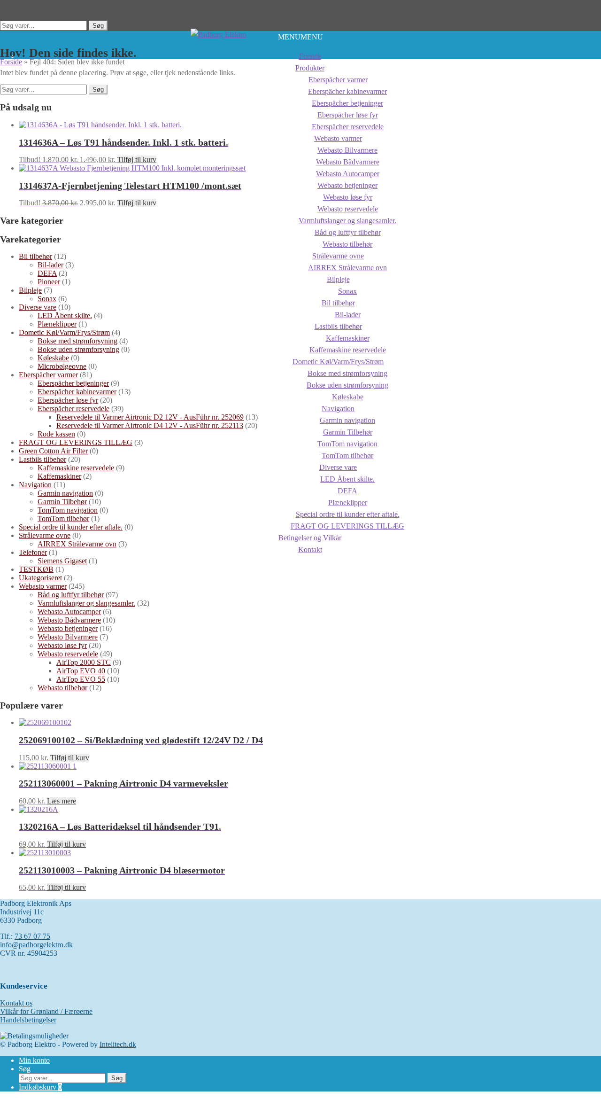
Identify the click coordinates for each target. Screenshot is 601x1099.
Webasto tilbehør (62, 688)
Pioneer (49, 282)
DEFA (47, 273)
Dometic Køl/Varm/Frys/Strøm (64, 332)
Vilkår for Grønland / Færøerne (46, 1011)
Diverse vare (37, 307)
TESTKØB (36, 569)
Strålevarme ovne (338, 256)
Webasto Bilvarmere (68, 637)
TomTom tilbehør (63, 518)
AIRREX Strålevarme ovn (347, 268)
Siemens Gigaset (62, 561)
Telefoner (33, 552)
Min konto (34, 1060)
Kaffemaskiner (59, 476)
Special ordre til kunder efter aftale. (71, 527)
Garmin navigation (65, 493)
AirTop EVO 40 (80, 671)
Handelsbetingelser (28, 1020)
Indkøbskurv (40, 1087)
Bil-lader (50, 265)
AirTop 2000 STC (83, 662)
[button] (300, 37)
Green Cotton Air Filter (53, 451)
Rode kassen (56, 434)
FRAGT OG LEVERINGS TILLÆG (75, 442)
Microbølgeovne (62, 366)
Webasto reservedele (68, 654)
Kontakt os (16, 1003)
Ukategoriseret (40, 578)
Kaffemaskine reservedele (76, 468)
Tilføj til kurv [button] (136, 160)
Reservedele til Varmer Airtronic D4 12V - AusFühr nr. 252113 (149, 425)
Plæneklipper (57, 324)
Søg (98, 25)
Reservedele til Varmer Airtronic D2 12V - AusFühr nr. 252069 (150, 417)
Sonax (47, 299)
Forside (310, 56)
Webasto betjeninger (68, 628)
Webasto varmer (43, 586)
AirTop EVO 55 (80, 679)
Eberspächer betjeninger (73, 383)
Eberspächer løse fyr (68, 400)
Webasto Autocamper (69, 612)
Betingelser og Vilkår (309, 538)
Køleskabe (53, 358)
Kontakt (310, 549)
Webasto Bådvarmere (69, 620)
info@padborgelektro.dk (36, 945)
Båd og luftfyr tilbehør (71, 595)
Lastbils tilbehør (42, 459)
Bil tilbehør (35, 256)
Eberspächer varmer (48, 375)
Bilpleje (338, 279)
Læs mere (61, 801)
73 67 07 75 (32, 936)
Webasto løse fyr (62, 645)
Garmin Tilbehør (62, 502)
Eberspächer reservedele (73, 409)
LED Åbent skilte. (65, 316)
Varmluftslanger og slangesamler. (86, 603)
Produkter (309, 68)
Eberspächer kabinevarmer (77, 392)
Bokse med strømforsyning (77, 341)
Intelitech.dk (118, 1044)
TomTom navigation (68, 510)
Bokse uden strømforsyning (78, 349)
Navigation (338, 409)
